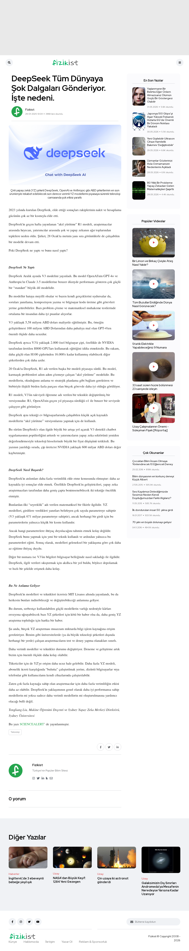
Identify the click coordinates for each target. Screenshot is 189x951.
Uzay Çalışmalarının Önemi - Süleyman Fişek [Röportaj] (150, 428)
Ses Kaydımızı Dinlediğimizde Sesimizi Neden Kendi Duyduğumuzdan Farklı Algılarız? (151, 495)
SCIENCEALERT (32, 724)
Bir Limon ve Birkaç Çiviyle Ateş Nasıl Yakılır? (152, 263)
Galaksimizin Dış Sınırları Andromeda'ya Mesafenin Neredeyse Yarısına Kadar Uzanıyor (160, 888)
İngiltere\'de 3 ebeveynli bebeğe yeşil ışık (26, 880)
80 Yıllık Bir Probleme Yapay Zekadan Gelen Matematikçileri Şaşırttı (160, 186)
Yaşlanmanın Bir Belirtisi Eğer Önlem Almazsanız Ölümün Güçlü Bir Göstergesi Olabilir (160, 95)
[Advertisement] (94, 27)
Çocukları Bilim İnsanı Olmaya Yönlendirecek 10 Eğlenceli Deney (152, 462)
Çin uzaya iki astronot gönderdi (112, 880)
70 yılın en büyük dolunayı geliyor (152, 522)
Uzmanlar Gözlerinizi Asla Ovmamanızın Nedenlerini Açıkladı (159, 164)
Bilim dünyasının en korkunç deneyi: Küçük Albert (153, 478)
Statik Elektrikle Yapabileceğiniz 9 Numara (149, 345)
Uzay (56, 873)
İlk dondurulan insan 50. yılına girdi (152, 510)
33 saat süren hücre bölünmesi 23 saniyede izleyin (152, 387)
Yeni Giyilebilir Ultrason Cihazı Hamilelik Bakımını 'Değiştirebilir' (161, 142)
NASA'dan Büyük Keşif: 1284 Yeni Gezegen (69, 880)
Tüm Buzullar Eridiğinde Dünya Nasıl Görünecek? (152, 304)
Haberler (14, 874)
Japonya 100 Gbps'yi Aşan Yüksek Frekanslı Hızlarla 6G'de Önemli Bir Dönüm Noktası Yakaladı (160, 120)
